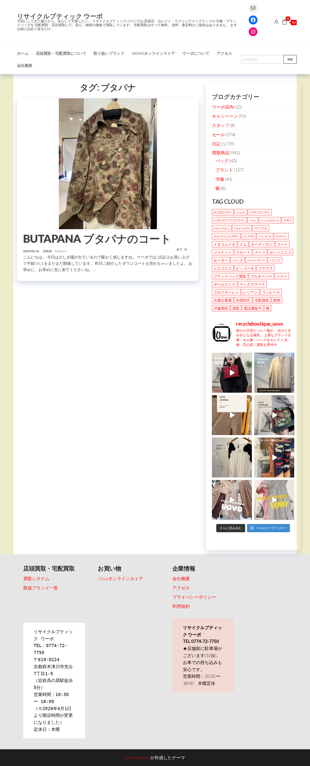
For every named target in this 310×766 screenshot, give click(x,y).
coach (240, 212)
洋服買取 (221, 308)
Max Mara (222, 228)
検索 (290, 59)
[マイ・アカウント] (276, 22)
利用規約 (181, 606)
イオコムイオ (224, 244)
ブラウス (265, 268)
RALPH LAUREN (226, 236)
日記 (216, 143)
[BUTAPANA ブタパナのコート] (108, 163)
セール (218, 134)
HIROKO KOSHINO (229, 220)
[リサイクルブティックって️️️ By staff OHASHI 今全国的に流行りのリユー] (232, 500)
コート (282, 244)
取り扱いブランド (108, 53)
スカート (243, 252)
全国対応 (243, 300)
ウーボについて (195, 53)
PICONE (260, 228)
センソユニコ (280, 252)
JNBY (287, 220)
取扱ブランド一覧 (40, 587)
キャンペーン (225, 116)
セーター (221, 260)
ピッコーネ (245, 268)
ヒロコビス (223, 268)
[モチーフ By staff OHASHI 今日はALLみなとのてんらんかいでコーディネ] (274, 415)
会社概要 (24, 65)
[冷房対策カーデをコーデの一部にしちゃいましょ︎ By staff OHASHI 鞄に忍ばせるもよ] (232, 415)
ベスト (281, 276)
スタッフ (220, 125)
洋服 (220, 179)
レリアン (250, 292)
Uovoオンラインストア (153, 53)
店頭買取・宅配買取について (61, 53)
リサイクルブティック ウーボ (60, 16)
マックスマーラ (252, 284)
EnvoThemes (137, 757)
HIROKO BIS (259, 212)
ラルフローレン (226, 292)
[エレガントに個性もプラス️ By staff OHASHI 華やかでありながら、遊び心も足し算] (232, 373)
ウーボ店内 (223, 106)
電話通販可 (253, 308)
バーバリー (256, 260)
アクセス (224, 53)
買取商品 (220, 152)
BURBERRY (223, 212)
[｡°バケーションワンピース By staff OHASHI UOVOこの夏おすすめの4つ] (274, 500)
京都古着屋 (223, 300)
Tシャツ (264, 236)
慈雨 (276, 300)
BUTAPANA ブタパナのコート (97, 238)
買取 (236, 308)
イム (243, 244)
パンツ (275, 260)
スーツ (260, 252)
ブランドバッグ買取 (230, 276)
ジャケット (223, 252)
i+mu (252, 220)
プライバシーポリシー (194, 597)
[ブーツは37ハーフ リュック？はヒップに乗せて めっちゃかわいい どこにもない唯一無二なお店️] (274, 457)
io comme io (270, 220)
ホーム (23, 53)
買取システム (36, 578)
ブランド (224, 169)
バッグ (222, 160)
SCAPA (248, 236)
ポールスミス (224, 284)
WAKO (281, 236)
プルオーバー (261, 276)
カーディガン (262, 244)
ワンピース (271, 292)
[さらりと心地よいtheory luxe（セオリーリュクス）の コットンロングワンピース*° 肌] (274, 373)
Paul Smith (242, 228)
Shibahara (60, 251)
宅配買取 (262, 300)
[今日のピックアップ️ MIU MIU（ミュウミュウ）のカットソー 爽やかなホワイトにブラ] (232, 457)
